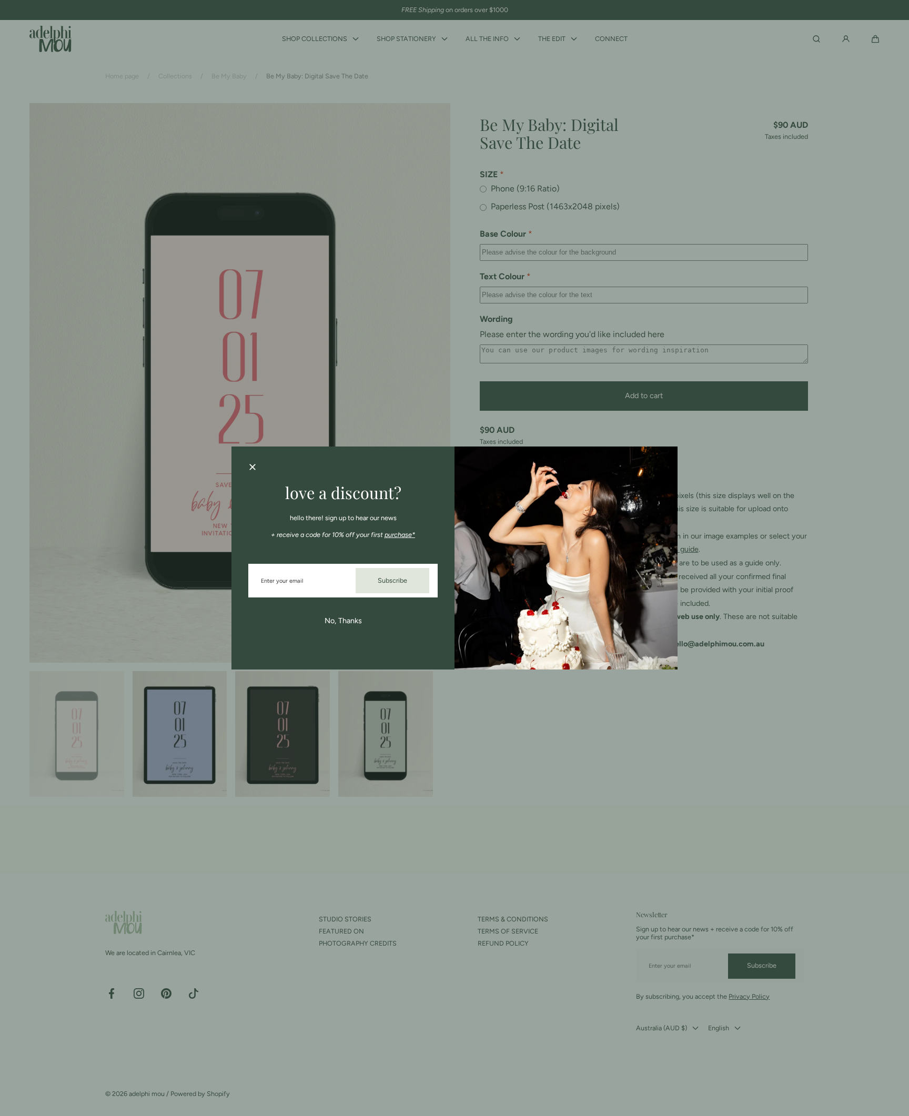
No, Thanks (343, 620)
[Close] (252, 467)
